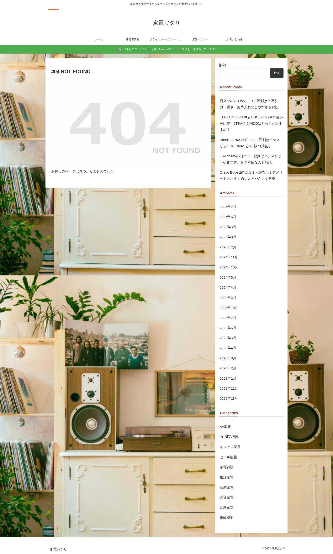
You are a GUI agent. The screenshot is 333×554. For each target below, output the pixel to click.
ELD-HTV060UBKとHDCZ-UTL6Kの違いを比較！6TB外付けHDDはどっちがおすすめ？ (251, 123)
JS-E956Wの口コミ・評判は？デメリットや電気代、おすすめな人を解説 (250, 159)
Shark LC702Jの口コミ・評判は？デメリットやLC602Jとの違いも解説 (250, 143)
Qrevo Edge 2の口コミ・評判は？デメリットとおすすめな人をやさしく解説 (251, 176)
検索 (222, 65)
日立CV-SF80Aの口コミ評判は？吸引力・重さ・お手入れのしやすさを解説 (249, 104)
